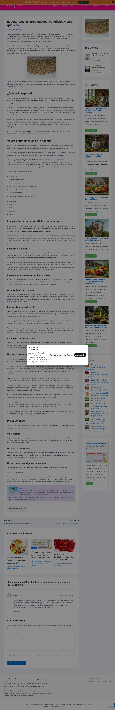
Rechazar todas (55, 355)
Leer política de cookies (35, 363)
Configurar (68, 355)
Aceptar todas (80, 355)
